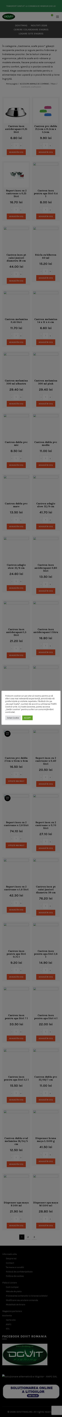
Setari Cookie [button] (13, 718)
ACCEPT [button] (27, 718)
